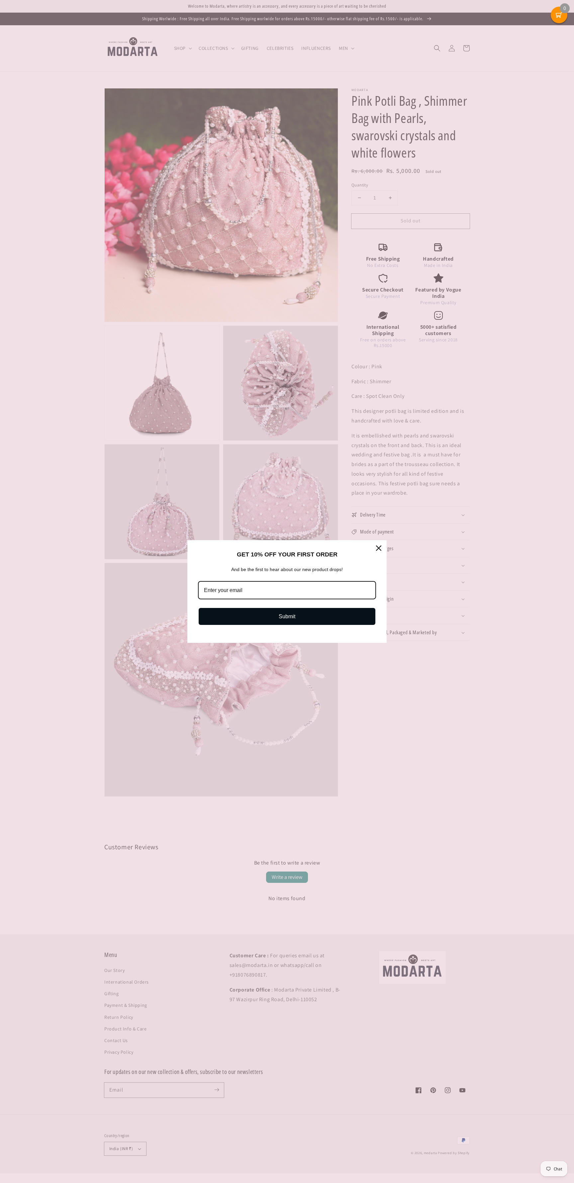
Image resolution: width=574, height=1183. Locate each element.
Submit (287, 616)
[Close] (379, 548)
